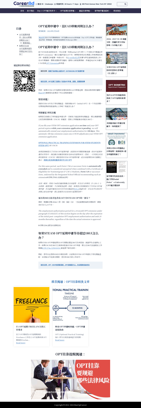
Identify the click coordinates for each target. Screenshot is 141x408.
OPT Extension (52, 63)
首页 (22, 10)
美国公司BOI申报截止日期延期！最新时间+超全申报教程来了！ (116, 151)
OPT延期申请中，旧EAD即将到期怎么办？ (25, 37)
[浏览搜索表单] (122, 4)
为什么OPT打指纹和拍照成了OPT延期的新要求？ (116, 98)
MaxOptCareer (80, 405)
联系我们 (117, 10)
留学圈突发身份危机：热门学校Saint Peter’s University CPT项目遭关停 (116, 181)
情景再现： (27, 43)
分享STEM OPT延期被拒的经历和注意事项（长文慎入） (116, 70)
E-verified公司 (74, 57)
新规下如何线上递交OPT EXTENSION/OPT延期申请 (66, 71)
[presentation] (116, 30)
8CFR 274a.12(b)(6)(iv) (51, 248)
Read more (20, 342)
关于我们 (30, 10)
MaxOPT (42, 37)
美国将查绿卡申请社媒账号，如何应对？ (116, 124)
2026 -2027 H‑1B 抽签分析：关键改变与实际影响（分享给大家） (116, 42)
